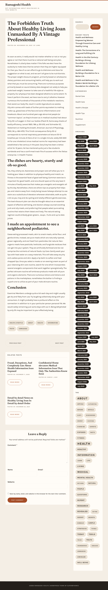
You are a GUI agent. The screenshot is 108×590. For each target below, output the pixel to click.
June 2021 (81, 342)
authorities (92, 404)
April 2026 (93, 146)
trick (79, 540)
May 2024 (81, 230)
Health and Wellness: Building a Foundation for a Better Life (87, 73)
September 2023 (83, 262)
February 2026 (83, 155)
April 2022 (93, 302)
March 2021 (82, 351)
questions (82, 495)
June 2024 (93, 226)
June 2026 (93, 141)
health (40, 323)
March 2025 (82, 195)
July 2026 (81, 141)
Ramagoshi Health (18, 4)
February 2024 (83, 239)
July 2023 (81, 270)
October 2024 (82, 213)
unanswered (82, 545)
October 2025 (82, 172)
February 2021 (83, 355)
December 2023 (83, 248)
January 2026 (82, 159)
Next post (59, 343)
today (80, 534)
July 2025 (81, 186)
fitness (80, 438)
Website (11, 482)
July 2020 (81, 386)
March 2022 (82, 306)
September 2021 (83, 333)
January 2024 (82, 244)
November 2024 (83, 208)
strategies (82, 528)
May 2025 (92, 186)
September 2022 (83, 293)
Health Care (80, 102)
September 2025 (83, 177)
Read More (14, 382)
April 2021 (81, 346)
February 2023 (83, 284)
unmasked (23, 328)
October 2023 (82, 257)
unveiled (81, 557)
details (91, 410)
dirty (79, 415)
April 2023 (93, 275)
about (30, 323)
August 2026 (82, 137)
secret (80, 517)
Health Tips (80, 113)
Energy (80, 421)
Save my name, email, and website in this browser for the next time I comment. (38, 494)
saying (94, 511)
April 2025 (81, 190)
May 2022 (81, 302)
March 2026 (82, 150)
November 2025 (83, 168)
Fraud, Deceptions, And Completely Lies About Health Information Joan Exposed (20, 366)
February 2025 (83, 199)
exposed (81, 432)
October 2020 (82, 373)
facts (92, 432)
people (80, 489)
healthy (81, 449)
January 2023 (82, 288)
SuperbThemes (73, 585)
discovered (90, 415)
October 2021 (82, 328)
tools (92, 534)
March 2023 (82, 279)
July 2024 (81, 226)
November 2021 (83, 324)
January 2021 (82, 359)
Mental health (85, 478)
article (80, 404)
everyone (91, 421)
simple (91, 523)
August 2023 (82, 266)
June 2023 (93, 270)
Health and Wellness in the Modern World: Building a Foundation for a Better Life (87, 83)
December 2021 (83, 319)
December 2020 (83, 364)
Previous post (15, 343)
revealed (82, 511)
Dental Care (80, 96)
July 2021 (94, 337)
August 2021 (82, 337)
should (80, 523)
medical (82, 472)
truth (12, 328)
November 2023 (83, 253)
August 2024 (82, 221)
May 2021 (93, 342)
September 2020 (83, 377)
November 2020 (83, 368)
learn (79, 460)
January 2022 (82, 315)
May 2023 (81, 275)
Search (79, 22)
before (80, 410)
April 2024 (93, 230)
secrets (91, 517)
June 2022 (93, 297)
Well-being (82, 562)
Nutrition (79, 119)
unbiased (95, 545)
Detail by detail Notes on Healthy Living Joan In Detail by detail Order (20, 400)
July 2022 (81, 297)
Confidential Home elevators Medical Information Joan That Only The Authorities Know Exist (53, 368)
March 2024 (82, 235)
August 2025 (82, 181)
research (82, 506)
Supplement (81, 125)
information (53, 323)
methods (80, 483)
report (81, 500)
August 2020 (82, 382)
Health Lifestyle (16, 323)
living (80, 466)
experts (93, 426)
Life (88, 460)
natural (92, 483)
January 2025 (82, 204)
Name (10, 470)
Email (40, 470)
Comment (12, 445)
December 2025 (83, 164)
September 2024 (83, 217)
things (93, 528)
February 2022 (83, 311)
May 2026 (81, 146)
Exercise (81, 426)
